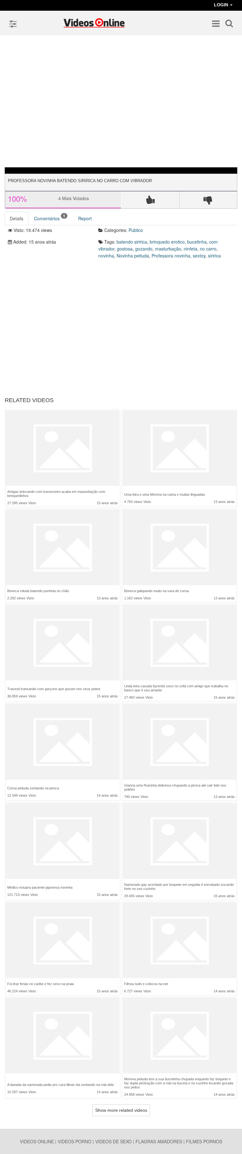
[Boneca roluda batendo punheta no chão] (62, 548)
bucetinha (197, 242)
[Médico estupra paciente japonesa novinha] (62, 841)
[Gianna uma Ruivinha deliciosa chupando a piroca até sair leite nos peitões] (179, 742)
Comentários (49, 217)
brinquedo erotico (167, 242)
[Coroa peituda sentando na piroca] (62, 742)
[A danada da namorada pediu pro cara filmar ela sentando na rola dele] (62, 1037)
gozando (144, 248)
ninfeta (190, 248)
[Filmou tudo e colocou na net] (179, 940)
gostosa (125, 248)
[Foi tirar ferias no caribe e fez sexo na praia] (62, 940)
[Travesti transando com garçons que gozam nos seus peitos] (62, 643)
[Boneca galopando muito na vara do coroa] (179, 548)
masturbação (168, 248)
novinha (106, 255)
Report (85, 218)
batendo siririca (132, 242)
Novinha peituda (133, 255)
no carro (208, 248)
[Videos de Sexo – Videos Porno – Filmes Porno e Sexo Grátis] (94, 23)
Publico (136, 230)
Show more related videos (121, 1110)
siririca (214, 255)
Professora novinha (171, 255)
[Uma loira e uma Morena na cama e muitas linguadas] (179, 449)
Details (16, 218)
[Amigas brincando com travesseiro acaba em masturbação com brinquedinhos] (62, 448)
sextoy (199, 255)
